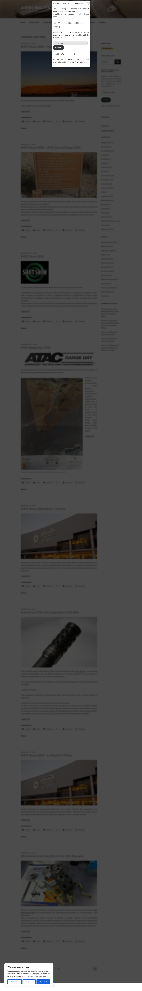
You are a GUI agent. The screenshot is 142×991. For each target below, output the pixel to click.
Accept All (43, 982)
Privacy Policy (80, 62)
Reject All (29, 982)
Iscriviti (58, 47)
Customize (14, 982)
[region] (28, 975)
